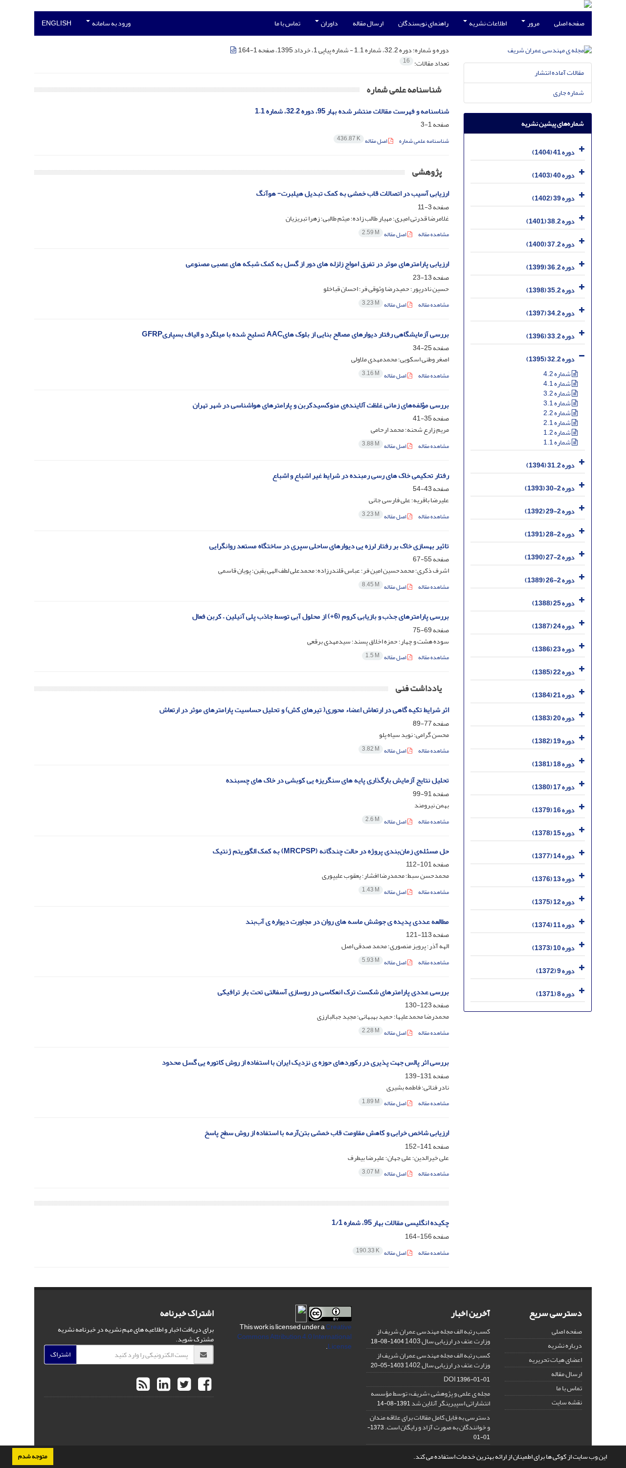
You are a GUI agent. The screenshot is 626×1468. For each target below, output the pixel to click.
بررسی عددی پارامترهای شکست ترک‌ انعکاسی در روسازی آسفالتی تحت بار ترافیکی (333, 992)
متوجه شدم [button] (32, 1456)
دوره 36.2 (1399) (550, 267)
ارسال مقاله (368, 23)
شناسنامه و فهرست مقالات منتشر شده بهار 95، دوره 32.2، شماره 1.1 (352, 111)
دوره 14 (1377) (553, 856)
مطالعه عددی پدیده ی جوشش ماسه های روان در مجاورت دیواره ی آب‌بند (347, 921)
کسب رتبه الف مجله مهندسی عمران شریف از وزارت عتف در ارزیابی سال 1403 (433, 1336)
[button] (410, 1457)
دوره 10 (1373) (553, 948)
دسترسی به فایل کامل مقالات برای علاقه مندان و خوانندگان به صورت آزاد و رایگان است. (430, 1422)
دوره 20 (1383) (553, 718)
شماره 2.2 (557, 413)
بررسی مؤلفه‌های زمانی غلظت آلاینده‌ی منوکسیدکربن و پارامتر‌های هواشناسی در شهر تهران (321, 405)
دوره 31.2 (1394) (550, 465)
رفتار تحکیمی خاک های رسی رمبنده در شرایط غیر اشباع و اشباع (360, 475)
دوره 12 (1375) (553, 902)
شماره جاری (568, 92)
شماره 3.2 (557, 393)
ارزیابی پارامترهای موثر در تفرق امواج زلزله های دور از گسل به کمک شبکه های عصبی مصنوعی (317, 264)
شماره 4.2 (557, 373)
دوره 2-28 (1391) (550, 534)
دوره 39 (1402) (553, 198)
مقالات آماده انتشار (559, 72)
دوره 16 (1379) (553, 810)
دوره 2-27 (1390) (550, 557)
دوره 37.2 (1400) (550, 244)
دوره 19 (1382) (553, 741)
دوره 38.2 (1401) (550, 221)
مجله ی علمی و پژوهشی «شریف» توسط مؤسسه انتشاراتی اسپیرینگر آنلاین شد (430, 1398)
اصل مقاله (362, 141)
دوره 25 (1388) (553, 603)
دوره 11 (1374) (553, 925)
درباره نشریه (565, 1345)
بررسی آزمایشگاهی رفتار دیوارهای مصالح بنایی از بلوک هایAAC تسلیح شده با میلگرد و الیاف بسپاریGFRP (295, 334)
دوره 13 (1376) (553, 879)
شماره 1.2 (557, 432)
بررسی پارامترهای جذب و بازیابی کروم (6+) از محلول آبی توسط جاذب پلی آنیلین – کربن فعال (320, 616)
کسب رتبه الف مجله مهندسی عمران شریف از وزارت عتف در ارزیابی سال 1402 (433, 1360)
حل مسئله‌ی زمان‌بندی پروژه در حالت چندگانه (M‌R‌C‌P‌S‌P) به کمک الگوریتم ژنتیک (331, 851)
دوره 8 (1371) (555, 994)
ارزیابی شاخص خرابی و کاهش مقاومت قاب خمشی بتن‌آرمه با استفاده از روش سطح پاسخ (326, 1133)
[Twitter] (183, 1384)
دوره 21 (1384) (553, 695)
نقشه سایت (567, 1402)
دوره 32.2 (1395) (550, 359)
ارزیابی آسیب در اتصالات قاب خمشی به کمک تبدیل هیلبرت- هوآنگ (352, 193)
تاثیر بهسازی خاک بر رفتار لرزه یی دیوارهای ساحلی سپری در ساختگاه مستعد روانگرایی (329, 546)
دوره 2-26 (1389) (550, 580)
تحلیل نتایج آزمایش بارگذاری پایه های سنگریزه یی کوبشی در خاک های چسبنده (337, 780)
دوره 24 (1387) (553, 626)
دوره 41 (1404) (553, 152)
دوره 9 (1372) (555, 971)
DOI (450, 1379)
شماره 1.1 (557, 442)
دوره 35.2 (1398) (550, 290)
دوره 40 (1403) (553, 175)
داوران (329, 23)
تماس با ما (287, 23)
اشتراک (60, 1354)
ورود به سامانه (111, 23)
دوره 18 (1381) (553, 764)
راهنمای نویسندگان (423, 23)
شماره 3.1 (557, 403)
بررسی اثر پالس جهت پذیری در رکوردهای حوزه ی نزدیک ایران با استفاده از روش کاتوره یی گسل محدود (305, 1062)
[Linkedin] (162, 1384)
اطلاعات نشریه (487, 23)
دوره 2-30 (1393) (550, 488)
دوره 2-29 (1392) (550, 511)
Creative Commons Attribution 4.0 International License (294, 1336)
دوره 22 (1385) (553, 672)
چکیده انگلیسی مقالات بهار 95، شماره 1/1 (390, 1223)
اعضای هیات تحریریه (555, 1359)
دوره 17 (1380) (553, 787)
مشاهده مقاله (433, 234)
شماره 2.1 (557, 422)
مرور (532, 23)
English (56, 23)
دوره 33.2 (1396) (550, 336)
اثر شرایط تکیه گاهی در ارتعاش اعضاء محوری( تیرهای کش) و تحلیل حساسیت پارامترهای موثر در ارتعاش (304, 710)
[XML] (233, 50)
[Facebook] (203, 1384)
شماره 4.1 (557, 383)
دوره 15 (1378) (553, 833)
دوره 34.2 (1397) (550, 313)
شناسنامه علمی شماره (424, 141)
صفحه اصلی (569, 23)
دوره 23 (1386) (553, 649)
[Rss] (143, 1384)
